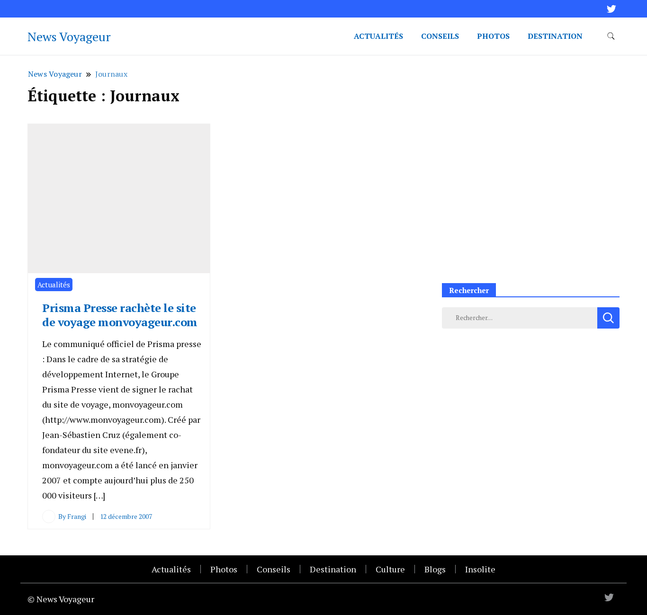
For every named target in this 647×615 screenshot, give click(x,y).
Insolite (480, 569)
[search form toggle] (611, 36)
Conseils (440, 36)
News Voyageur (69, 36)
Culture (390, 569)
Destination (555, 36)
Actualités (378, 36)
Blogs (435, 569)
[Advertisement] (531, 201)
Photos (493, 36)
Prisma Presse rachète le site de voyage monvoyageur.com (120, 315)
